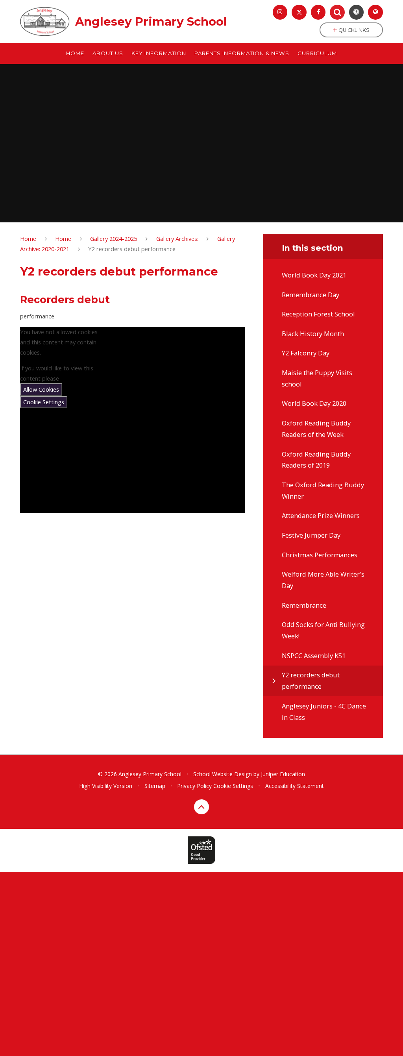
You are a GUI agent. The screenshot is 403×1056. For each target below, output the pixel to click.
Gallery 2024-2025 (113, 238)
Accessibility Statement (294, 786)
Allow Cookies (41, 389)
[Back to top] (201, 806)
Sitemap (154, 786)
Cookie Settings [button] (233, 786)
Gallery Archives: (177, 238)
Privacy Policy (194, 786)
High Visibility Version (105, 786)
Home (28, 238)
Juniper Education (283, 774)
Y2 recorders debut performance (132, 249)
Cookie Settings (43, 402)
